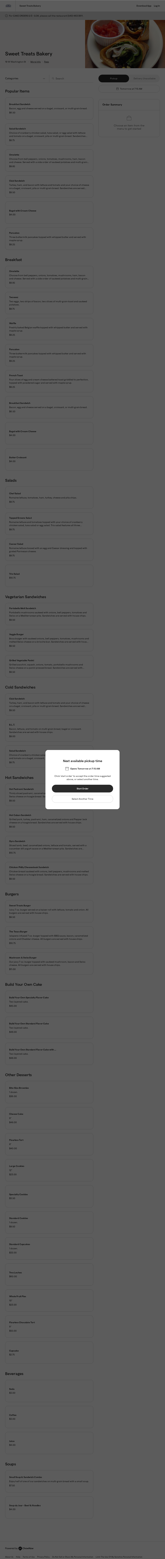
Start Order (82, 788)
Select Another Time (82, 799)
